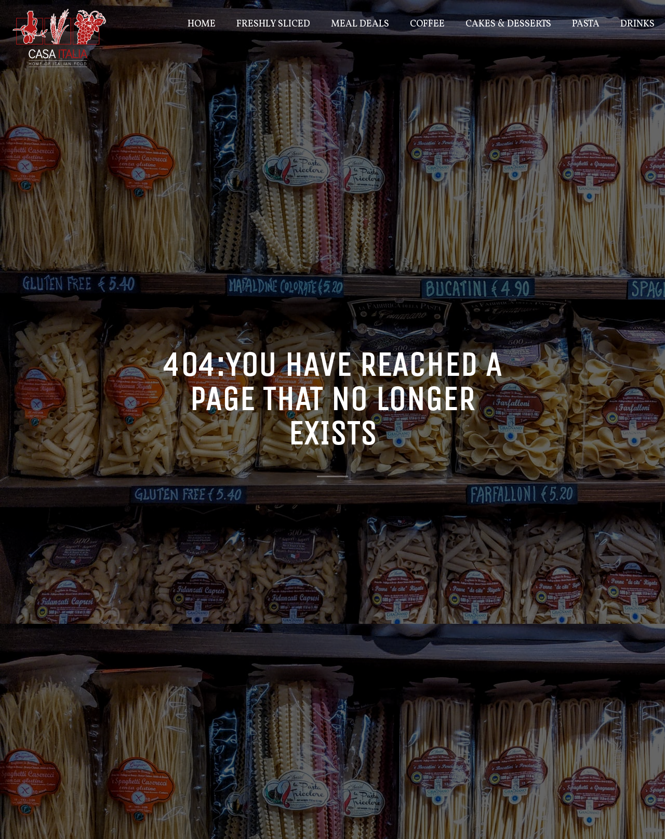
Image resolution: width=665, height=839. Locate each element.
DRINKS (637, 24)
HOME (202, 24)
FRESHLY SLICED (273, 24)
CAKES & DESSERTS (508, 24)
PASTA (586, 24)
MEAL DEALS (360, 24)
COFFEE (427, 24)
